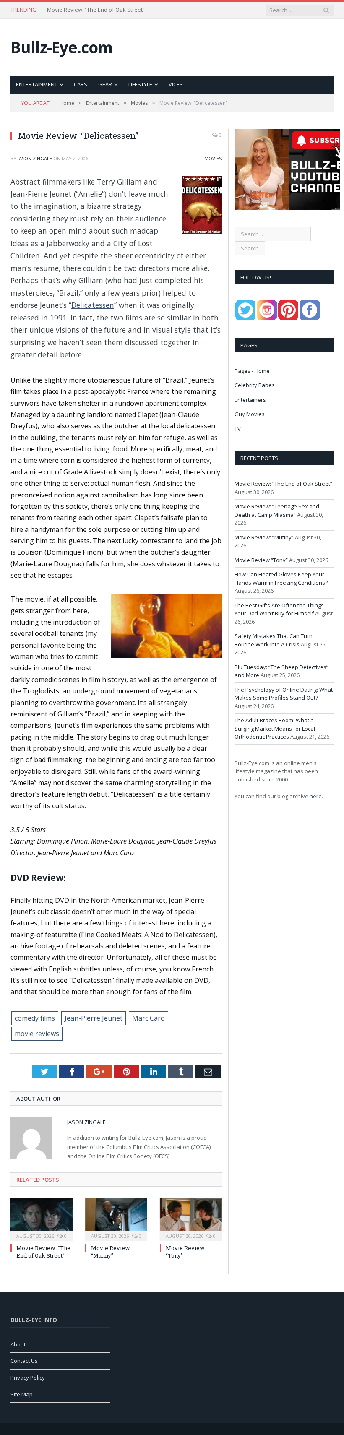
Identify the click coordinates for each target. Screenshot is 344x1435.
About (18, 1344)
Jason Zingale (35, 158)
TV (238, 428)
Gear (105, 84)
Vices (176, 84)
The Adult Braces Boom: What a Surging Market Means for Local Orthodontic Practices (275, 728)
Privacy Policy (27, 1377)
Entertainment (36, 84)
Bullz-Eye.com (61, 47)
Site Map (21, 1394)
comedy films (35, 1018)
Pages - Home (252, 371)
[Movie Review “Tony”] (191, 1218)
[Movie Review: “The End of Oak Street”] (41, 1218)
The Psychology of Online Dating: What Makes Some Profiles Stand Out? (284, 694)
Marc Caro (148, 1018)
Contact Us (24, 1361)
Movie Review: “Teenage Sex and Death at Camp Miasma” (97, 9)
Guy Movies (250, 414)
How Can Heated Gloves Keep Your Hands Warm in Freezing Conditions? (281, 578)
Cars (80, 84)
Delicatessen (92, 305)
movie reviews (37, 1033)
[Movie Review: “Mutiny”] (116, 1218)
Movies (213, 158)
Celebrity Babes (255, 385)
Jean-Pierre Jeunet (93, 1018)
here (316, 796)
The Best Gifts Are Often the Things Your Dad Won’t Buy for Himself (279, 609)
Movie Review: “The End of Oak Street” (43, 1251)
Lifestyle (140, 84)
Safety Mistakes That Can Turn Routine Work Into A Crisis (274, 640)
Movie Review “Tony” (261, 560)
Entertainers (250, 400)
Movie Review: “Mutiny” (111, 1251)
